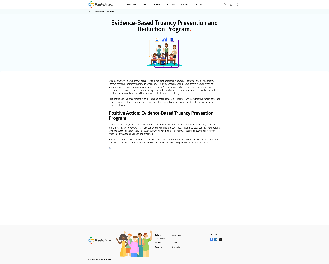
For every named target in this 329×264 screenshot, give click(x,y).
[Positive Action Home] (100, 240)
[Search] (225, 4)
